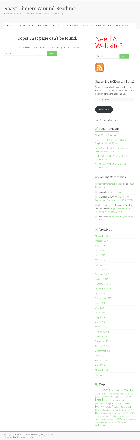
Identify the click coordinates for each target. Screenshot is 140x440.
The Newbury (127, 416)
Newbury (123, 400)
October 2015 (102, 293)
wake (109, 422)
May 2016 (100, 260)
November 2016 (103, 236)
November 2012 (103, 370)
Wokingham (100, 425)
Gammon (106, 397)
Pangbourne (100, 403)
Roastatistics (71, 25)
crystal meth (99, 394)
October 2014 (102, 346)
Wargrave (121, 422)
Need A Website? (124, 25)
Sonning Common (110, 410)
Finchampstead (115, 394)
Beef (104, 390)
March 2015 (101, 327)
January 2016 (101, 279)
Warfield (114, 422)
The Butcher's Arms (106, 413)
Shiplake (98, 410)
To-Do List (87, 25)
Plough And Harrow (123, 404)
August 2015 (101, 303)
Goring (114, 397)
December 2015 (103, 284)
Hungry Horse (122, 397)
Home (9, 25)
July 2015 (99, 308)
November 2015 (103, 288)
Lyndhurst (116, 400)
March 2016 (101, 269)
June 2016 (100, 255)
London (108, 400)
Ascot (97, 391)
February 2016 (102, 274)
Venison (133, 419)
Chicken (129, 390)
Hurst (129, 397)
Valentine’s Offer (103, 25)
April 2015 (100, 322)
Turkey (118, 419)
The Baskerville (124, 410)
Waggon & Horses (101, 422)
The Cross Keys (119, 413)
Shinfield (127, 407)
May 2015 (100, 317)
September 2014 (103, 351)
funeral (124, 394)
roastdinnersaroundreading (111, 184)
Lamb (99, 400)
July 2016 (99, 250)
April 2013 (100, 365)
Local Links (43, 25)
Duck (106, 394)
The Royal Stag (109, 419)
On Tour (57, 25)
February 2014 (102, 360)
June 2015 (100, 312)
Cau (122, 391)
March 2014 (101, 355)
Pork (98, 406)
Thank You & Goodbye (105, 135)
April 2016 (100, 264)
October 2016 (102, 241)
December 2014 (103, 341)
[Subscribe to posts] (99, 65)
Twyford (126, 419)
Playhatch (111, 403)
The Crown (130, 413)
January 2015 (101, 336)
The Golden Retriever (102, 416)
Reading (117, 407)
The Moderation (116, 416)
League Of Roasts (25, 25)
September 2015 (103, 298)
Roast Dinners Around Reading (39, 8)
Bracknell (114, 390)
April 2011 (100, 375)
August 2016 (101, 245)
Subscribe (104, 109)
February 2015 (102, 331)
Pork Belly (107, 407)
